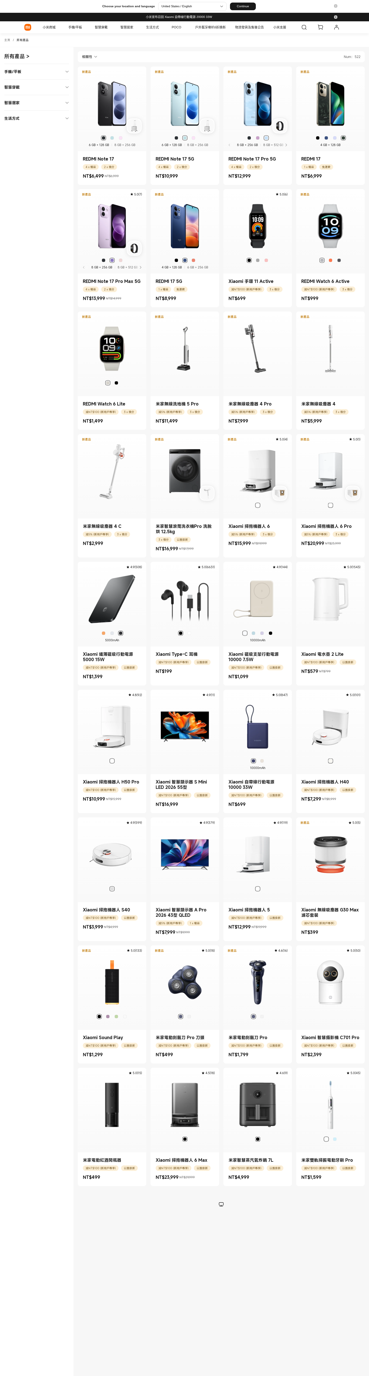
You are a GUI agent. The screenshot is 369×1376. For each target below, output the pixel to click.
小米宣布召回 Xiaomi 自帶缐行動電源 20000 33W (179, 17)
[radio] (103, 137)
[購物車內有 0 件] (320, 27)
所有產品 (23, 40)
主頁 (7, 40)
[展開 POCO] (183, 27)
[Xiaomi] (27, 27)
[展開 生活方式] (161, 27)
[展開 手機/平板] (84, 27)
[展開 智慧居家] (135, 27)
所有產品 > (16, 56)
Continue (243, 6)
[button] (336, 6)
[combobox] (87, 57)
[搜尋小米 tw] (304, 27)
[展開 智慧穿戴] (109, 27)
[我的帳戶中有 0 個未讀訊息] (336, 27)
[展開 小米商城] (57, 27)
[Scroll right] (286, 145)
